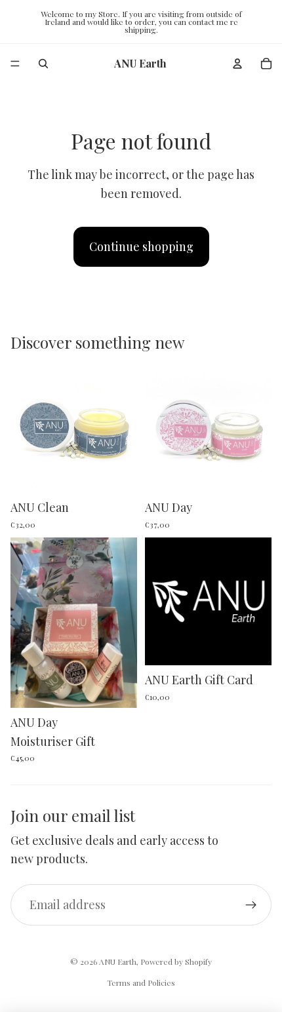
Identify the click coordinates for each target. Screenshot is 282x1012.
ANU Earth (117, 961)
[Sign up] (251, 905)
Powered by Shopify (176, 961)
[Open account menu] (237, 63)
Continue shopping (141, 246)
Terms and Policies (141, 982)
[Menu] (15, 64)
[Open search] (43, 63)
